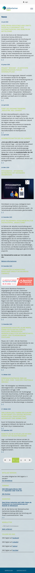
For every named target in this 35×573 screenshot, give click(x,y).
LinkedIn (15, 542)
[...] (2, 60)
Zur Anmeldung (7, 481)
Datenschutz (21, 570)
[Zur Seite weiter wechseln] (25, 460)
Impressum (9, 570)
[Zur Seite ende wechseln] (30, 460)
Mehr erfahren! (7, 529)
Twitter (14, 546)
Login (26, 2)
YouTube (15, 550)
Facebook (15, 538)
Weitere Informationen (9, 261)
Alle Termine (6, 494)
